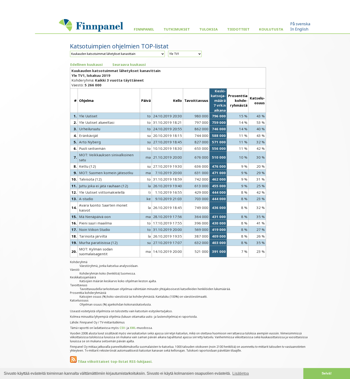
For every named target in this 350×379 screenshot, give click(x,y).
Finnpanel (144, 29)
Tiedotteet (238, 29)
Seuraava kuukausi (129, 64)
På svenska (300, 23)
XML (133, 328)
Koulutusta (271, 29)
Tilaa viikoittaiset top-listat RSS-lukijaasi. (114, 361)
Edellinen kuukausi (86, 64)
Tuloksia (208, 29)
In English (299, 29)
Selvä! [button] (327, 373)
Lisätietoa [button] (240, 373)
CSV (122, 328)
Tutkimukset (177, 29)
